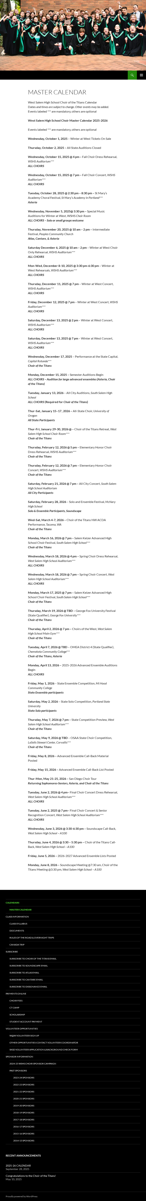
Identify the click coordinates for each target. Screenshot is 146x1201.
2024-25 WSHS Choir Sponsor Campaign (33, 1063)
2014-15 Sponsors (23, 1140)
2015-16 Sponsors (23, 1133)
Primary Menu (141, 75)
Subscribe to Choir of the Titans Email (33, 958)
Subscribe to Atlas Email (24, 972)
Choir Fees (16, 1000)
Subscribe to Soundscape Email (29, 965)
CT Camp (14, 1007)
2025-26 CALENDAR (18, 1165)
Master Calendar (21, 909)
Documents (17, 930)
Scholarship (17, 1014)
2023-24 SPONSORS (23, 1077)
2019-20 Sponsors (23, 1105)
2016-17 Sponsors (23, 1126)
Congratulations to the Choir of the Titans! (31, 1175)
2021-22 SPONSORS (23, 1091)
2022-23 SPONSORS (23, 1084)
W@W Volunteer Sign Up (24, 1035)
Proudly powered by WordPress (21, 1196)
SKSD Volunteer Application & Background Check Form (44, 1049)
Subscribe (12, 951)
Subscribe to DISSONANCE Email (28, 986)
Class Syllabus (18, 923)
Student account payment (26, 1021)
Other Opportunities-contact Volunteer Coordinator (44, 1042)
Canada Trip (17, 944)
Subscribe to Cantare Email (26, 979)
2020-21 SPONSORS (23, 1098)
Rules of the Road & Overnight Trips (32, 937)
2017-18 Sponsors (23, 1119)
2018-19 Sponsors (23, 1112)
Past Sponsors (18, 1070)
